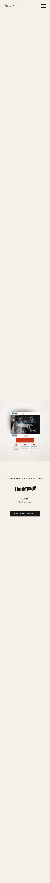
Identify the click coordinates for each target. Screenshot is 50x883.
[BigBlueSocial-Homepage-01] (25, 401)
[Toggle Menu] (43, 6)
